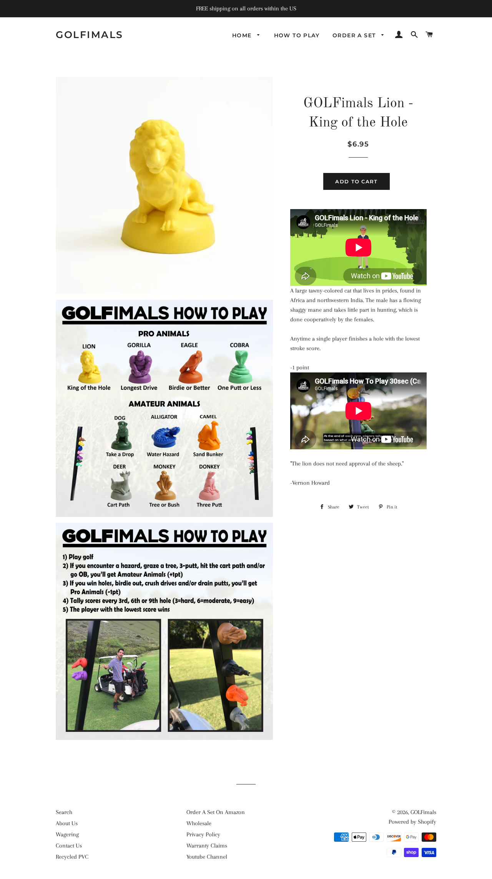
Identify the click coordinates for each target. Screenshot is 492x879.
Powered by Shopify (412, 821)
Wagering (67, 834)
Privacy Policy (203, 834)
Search (64, 812)
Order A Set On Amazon (215, 812)
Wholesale (198, 823)
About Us (67, 823)
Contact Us (69, 845)
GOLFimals (89, 34)
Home (243, 35)
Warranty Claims (206, 845)
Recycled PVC (72, 856)
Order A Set (355, 35)
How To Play (296, 35)
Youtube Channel (206, 856)
